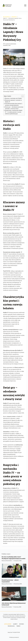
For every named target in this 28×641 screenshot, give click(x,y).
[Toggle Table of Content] (21, 96)
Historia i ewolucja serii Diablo (13, 98)
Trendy (18, 626)
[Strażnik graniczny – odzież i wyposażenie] (14, 571)
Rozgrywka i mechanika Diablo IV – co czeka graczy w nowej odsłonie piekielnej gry (13, 112)
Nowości (21, 624)
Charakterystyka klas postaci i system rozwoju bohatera (13, 104)
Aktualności (7, 624)
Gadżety (15, 624)
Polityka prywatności (14, 637)
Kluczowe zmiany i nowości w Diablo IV (13, 101)
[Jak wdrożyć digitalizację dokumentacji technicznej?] (14, 594)
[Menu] (25, 5)
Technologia (11, 626)
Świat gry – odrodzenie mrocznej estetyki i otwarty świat (14, 107)
